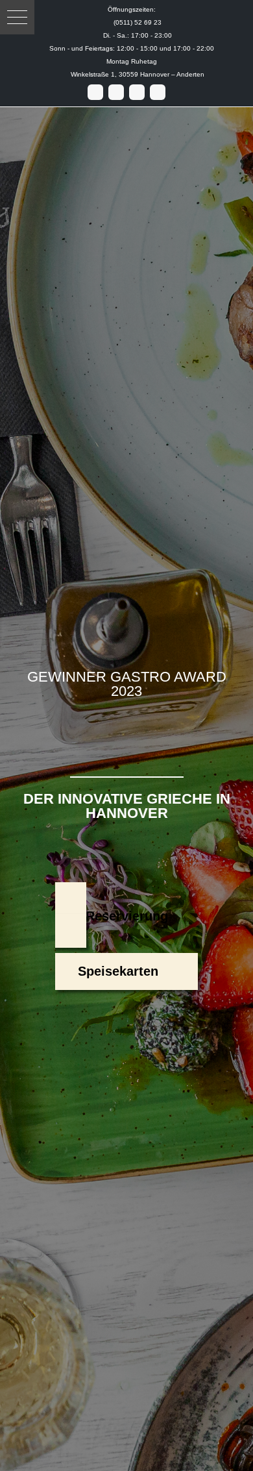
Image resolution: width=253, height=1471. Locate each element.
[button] (17, 17)
